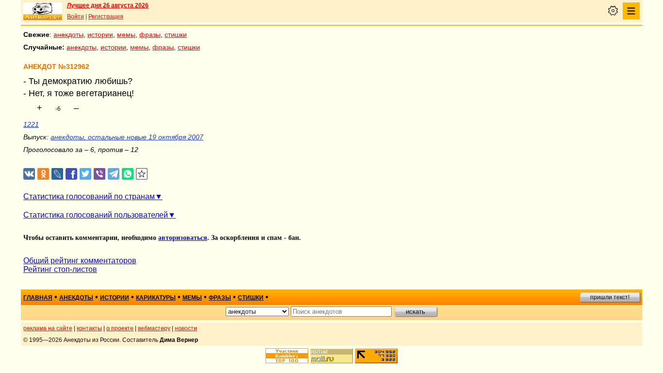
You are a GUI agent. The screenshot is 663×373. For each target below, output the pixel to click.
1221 (31, 124)
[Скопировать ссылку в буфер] (142, 174)
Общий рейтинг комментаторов (79, 260)
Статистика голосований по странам (89, 196)
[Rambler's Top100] (286, 355)
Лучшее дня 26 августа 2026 (108, 5)
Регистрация (105, 16)
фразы (150, 34)
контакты (89, 328)
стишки (176, 34)
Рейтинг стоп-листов (60, 269)
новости (186, 328)
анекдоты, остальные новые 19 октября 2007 (126, 137)
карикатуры (156, 297)
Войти (75, 16)
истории (100, 34)
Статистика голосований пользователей (95, 215)
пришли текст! (610, 297)
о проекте (119, 328)
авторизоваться (182, 237)
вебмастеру (154, 328)
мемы (126, 34)
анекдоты (68, 34)
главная (37, 297)
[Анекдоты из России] (42, 11)
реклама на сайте (47, 328)
